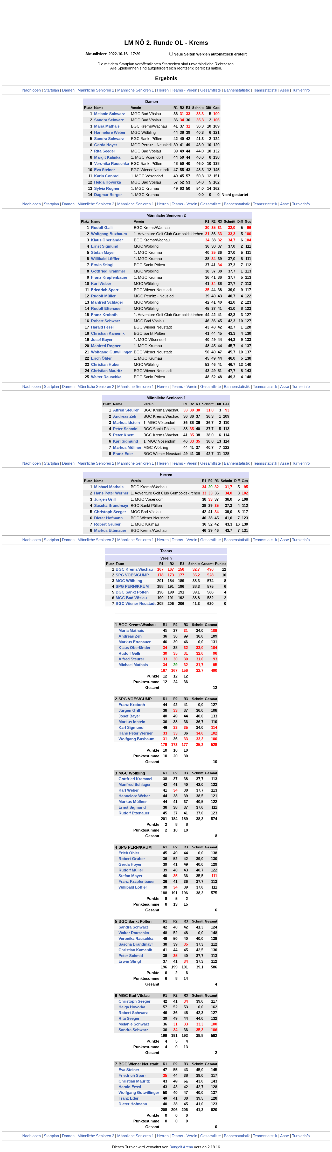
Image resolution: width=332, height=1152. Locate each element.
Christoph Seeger (110, 512)
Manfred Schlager (107, 302)
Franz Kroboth (104, 315)
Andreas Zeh (124, 416)
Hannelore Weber (110, 132)
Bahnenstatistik (237, 90)
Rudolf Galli (102, 228)
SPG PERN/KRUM (132, 586)
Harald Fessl (102, 327)
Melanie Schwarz (109, 114)
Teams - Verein (184, 90)
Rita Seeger (104, 151)
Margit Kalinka (107, 157)
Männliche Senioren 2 (96, 90)
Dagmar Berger (108, 195)
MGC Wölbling (129, 581)
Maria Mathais (107, 126)
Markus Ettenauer (110, 530)
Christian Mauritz (106, 371)
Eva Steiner (104, 170)
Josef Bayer (102, 340)
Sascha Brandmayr (111, 506)
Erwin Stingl (102, 265)
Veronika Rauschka (111, 164)
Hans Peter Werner (111, 493)
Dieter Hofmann (108, 518)
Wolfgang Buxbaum (109, 234)
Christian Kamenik (108, 333)
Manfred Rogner (106, 346)
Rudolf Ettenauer (106, 308)
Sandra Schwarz (109, 120)
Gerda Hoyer (105, 145)
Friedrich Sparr (105, 290)
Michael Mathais (108, 487)
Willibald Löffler (105, 259)
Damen (68, 90)
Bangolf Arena (181, 1147)
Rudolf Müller (103, 296)
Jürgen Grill (105, 499)
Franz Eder (123, 454)
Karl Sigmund (125, 441)
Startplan (51, 90)
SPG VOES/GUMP (132, 575)
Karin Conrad (106, 176)
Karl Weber (101, 284)
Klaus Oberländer (107, 240)
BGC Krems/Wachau (134, 569)
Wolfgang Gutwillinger (111, 352)
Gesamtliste (210, 90)
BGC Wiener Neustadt (136, 604)
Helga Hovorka (107, 182)
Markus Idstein (126, 423)
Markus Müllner (127, 447)
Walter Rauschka (106, 377)
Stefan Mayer (103, 252)
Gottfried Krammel (108, 271)
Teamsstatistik (265, 90)
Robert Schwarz (105, 321)
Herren (163, 90)
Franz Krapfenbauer (109, 277)
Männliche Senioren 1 (135, 90)
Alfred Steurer (126, 410)
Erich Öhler (101, 358)
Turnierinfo (301, 90)
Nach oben (31, 90)
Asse (284, 90)
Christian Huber (105, 364)
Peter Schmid (125, 429)
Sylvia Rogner (107, 188)
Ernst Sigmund (104, 246)
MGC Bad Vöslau (131, 598)
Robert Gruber (107, 524)
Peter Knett (123, 435)
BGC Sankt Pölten (132, 592)
